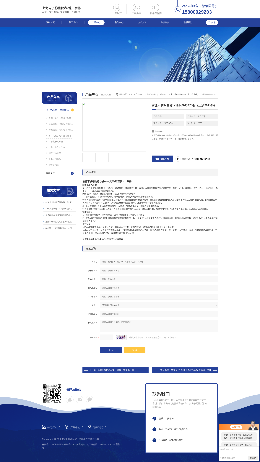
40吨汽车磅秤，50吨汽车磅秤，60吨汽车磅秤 (61, 209)
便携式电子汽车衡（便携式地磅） (61, 130)
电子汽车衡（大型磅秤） (58, 110)
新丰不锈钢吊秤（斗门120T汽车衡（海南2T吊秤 (188, 370)
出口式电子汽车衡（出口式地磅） (61, 136)
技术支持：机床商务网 (87, 444)
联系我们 (187, 22)
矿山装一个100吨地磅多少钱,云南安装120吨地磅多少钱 (61, 228)
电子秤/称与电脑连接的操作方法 (59, 215)
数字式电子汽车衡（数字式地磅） (61, 118)
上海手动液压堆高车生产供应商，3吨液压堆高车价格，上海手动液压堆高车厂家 (61, 222)
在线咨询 (164, 159)
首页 (130, 94)
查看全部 (50, 173)
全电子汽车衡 (55, 159)
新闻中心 (119, 22)
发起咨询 (253, 458)
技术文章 (142, 22)
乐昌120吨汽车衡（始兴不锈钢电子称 (116, 370)
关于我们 (73, 22)
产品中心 (96, 22)
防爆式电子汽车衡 (57, 147)
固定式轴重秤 (55, 153)
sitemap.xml (105, 444)
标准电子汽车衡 (56, 141)
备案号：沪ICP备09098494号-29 (58, 444)
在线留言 (165, 22)
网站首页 (50, 22)
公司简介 (52, 427)
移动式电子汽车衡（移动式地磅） (61, 124)
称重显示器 (54, 165)
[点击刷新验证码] (121, 337)
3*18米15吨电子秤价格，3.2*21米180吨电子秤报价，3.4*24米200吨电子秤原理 (61, 202)
